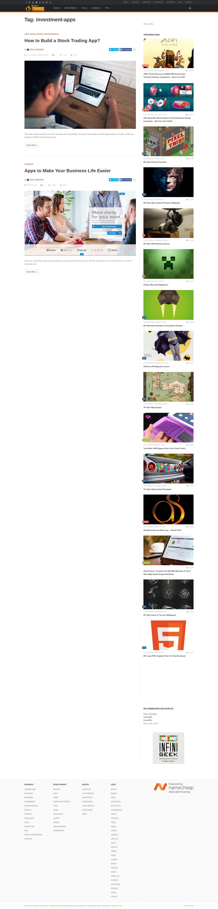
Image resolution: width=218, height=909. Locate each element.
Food (113, 822)
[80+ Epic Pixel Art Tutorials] (168, 141)
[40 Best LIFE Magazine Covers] (168, 346)
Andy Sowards (36, 50)
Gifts (113, 843)
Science (114, 880)
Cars (113, 797)
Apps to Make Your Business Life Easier (67, 170)
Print (84, 814)
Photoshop (87, 810)
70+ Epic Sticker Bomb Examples (157, 489)
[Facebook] (26, 2)
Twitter (115, 50)
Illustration (88, 793)
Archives (135, 2)
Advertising (30, 789)
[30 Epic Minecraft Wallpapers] (168, 264)
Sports (114, 888)
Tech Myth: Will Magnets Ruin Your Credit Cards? (164, 448)
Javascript (58, 814)
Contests (86, 789)
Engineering (116, 810)
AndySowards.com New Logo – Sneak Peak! (162, 530)
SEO (26, 831)
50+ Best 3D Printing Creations (156, 244)
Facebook (127, 50)
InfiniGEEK (147, 717)
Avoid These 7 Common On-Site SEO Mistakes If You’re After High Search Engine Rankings (167, 572)
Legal (27, 822)
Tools (113, 893)
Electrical (116, 806)
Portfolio (146, 2)
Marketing (29, 826)
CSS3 (55, 806)
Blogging (28, 793)
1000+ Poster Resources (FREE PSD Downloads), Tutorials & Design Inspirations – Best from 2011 (164, 75)
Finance (28, 814)
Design (56, 8)
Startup (28, 839)
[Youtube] (33, 2)
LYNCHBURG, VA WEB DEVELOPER (51, 906)
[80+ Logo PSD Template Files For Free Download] (168, 635)
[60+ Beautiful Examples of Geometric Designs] (168, 305)
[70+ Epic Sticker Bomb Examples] (168, 468)
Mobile (56, 822)
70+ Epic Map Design (152, 407)
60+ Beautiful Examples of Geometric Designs (163, 326)
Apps (26, 34)
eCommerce (29, 802)
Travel (114, 897)
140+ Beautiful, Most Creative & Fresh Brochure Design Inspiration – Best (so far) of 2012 (167, 119)
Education (115, 802)
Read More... (32, 145)
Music (113, 872)
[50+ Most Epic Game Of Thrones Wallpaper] (168, 182)
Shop (180, 2)
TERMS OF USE (116, 906)
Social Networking (33, 835)
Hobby (114, 851)
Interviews (87, 802)
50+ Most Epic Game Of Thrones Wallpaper (161, 203)
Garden (114, 835)
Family (114, 814)
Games (114, 831)
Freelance (29, 818)
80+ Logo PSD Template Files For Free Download (164, 656)
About (126, 2)
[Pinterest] (44, 2)
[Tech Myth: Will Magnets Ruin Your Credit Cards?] (168, 428)
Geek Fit (115, 839)
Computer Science (61, 802)
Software (115, 884)
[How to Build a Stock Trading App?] (80, 95)
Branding (28, 797)
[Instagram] (47, 2)
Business (95, 8)
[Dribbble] (50, 2)
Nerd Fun (115, 876)
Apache (56, 789)
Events (27, 810)
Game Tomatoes (150, 714)
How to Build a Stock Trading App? (62, 40)
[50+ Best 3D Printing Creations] (168, 223)
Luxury (114, 860)
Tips (106, 8)
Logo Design (88, 806)
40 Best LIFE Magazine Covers (156, 366)
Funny (113, 826)
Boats (113, 789)
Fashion (114, 818)
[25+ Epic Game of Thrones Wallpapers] (168, 594)
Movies (114, 868)
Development (70, 8)
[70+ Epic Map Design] (168, 387)
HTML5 (56, 810)
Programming (59, 826)
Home (113, 855)
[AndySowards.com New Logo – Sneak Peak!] (168, 509)
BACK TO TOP (189, 906)
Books (114, 793)
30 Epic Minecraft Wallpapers (155, 285)
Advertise (170, 2)
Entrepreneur (51, 34)
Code (55, 797)
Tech (84, 8)
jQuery (56, 818)
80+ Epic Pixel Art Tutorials (154, 162)
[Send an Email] (37, 2)
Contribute (159, 2)
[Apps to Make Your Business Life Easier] (80, 223)
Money (114, 864)
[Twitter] (30, 2)
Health (114, 847)
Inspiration (87, 797)
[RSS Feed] (40, 2)
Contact (188, 2)
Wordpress (58, 831)
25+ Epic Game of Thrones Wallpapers (159, 615)
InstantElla (147, 720)
